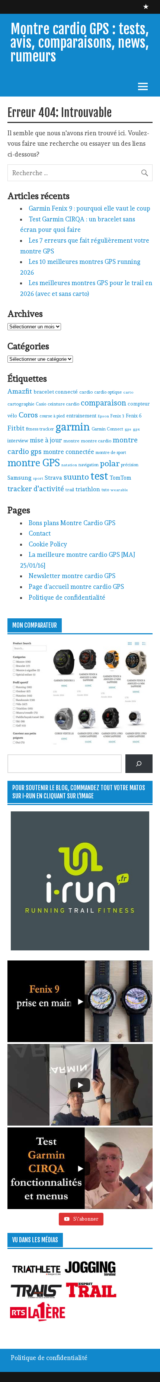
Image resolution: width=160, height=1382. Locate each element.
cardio (86, 392)
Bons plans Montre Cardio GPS (72, 523)
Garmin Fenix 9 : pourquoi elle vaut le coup (89, 208)
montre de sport (111, 452)
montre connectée (68, 451)
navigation (89, 464)
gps (128, 429)
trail (69, 489)
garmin (72, 426)
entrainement (81, 416)
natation (69, 465)
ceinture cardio (63, 404)
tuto (105, 489)
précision (129, 464)
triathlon (88, 489)
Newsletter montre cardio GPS (72, 576)
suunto (76, 477)
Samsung (19, 477)
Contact (40, 533)
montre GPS (33, 462)
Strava (53, 477)
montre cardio (96, 441)
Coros (28, 414)
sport (38, 478)
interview (17, 441)
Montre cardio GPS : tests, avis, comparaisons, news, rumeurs (79, 42)
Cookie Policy (48, 544)
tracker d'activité (35, 489)
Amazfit (19, 391)
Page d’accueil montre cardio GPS (76, 586)
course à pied (52, 416)
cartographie (20, 404)
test (99, 475)
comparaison (103, 402)
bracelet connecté (55, 392)
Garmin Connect (107, 429)
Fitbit (16, 428)
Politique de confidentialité (67, 597)
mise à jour (46, 440)
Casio (41, 404)
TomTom (120, 477)
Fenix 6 (134, 416)
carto (128, 392)
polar (109, 463)
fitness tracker (40, 429)
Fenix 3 (117, 416)
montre (71, 441)
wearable (119, 490)
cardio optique (108, 392)
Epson (103, 416)
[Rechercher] (139, 763)
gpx (136, 429)
